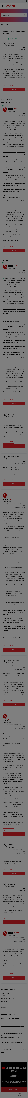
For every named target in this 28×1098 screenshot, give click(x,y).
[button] (25, 2)
